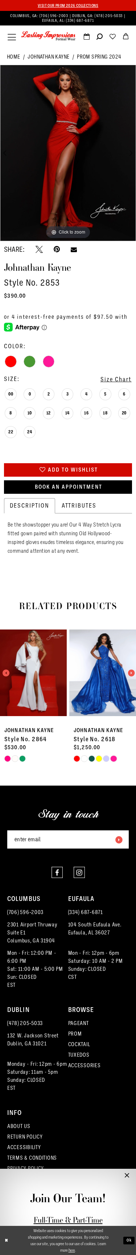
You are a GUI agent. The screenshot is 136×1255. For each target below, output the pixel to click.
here (72, 1250)
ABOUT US (18, 1126)
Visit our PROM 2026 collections (68, 5)
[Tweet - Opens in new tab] (39, 249)
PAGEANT (78, 1023)
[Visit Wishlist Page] (112, 38)
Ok (129, 1240)
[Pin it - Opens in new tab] (57, 249)
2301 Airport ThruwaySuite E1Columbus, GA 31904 (32, 933)
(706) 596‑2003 (54, 15)
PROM (75, 1034)
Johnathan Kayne (48, 57)
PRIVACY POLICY (25, 1168)
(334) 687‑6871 (80, 20)
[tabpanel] (68, 153)
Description (29, 505)
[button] (12, 37)
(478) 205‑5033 (109, 15)
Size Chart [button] (116, 379)
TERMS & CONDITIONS (32, 1158)
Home (13, 57)
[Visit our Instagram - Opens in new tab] (79, 872)
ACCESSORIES (84, 1065)
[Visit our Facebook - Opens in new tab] (57, 872)
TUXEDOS (79, 1055)
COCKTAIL (79, 1044)
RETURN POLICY (25, 1137)
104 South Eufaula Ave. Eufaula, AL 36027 (94, 929)
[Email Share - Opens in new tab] (74, 249)
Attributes (79, 505)
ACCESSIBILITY (24, 1147)
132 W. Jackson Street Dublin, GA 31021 (32, 1040)
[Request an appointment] (86, 38)
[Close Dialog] (6, 1240)
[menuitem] (68, 18)
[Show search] (99, 38)
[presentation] (52, 672)
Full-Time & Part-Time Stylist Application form (68, 1225)
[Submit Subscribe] (118, 839)
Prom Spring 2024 (99, 57)
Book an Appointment (68, 487)
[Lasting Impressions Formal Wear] (48, 36)
